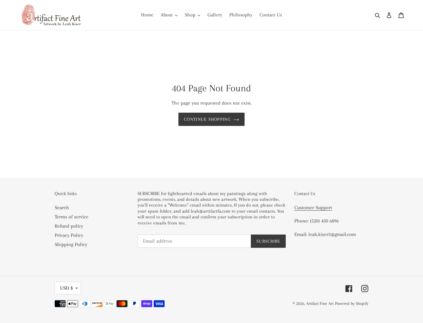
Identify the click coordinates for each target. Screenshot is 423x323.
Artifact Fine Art (320, 303)
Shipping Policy (71, 244)
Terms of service (71, 217)
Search (62, 207)
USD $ (66, 288)
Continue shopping (207, 119)
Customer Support (313, 207)
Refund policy (69, 226)
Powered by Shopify (351, 303)
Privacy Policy (69, 235)
